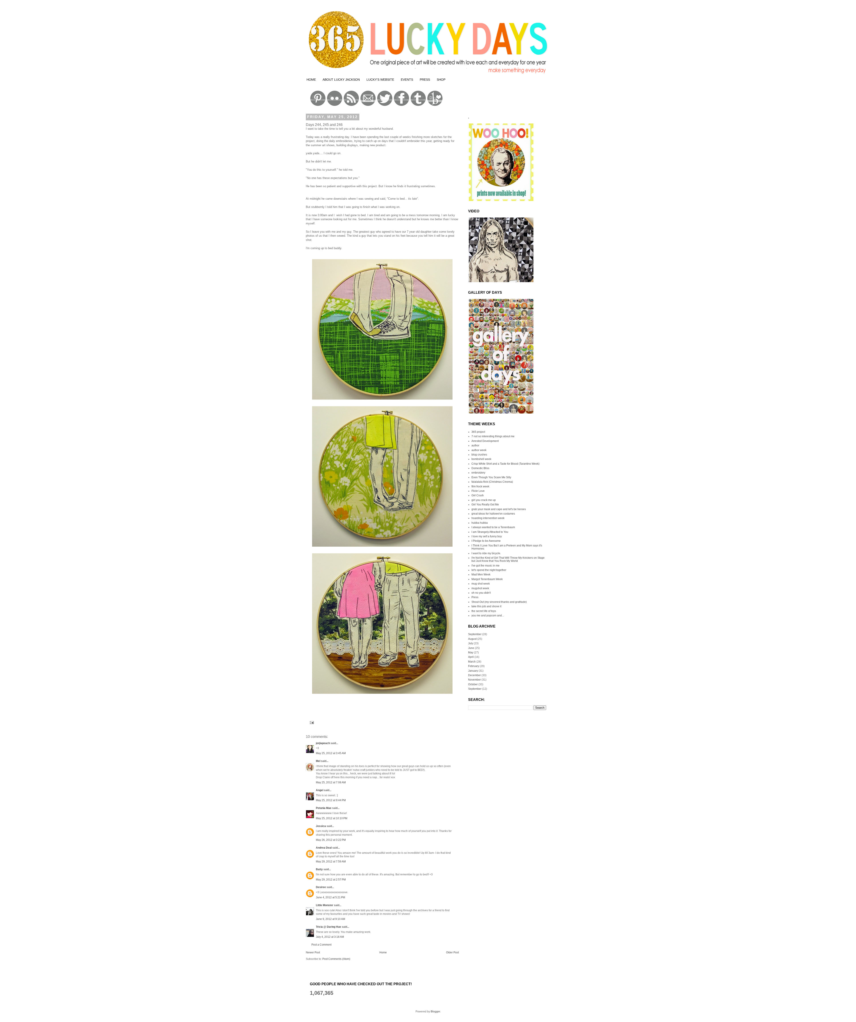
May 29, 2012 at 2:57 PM (331, 879)
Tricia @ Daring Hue (328, 926)
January (473, 670)
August (472, 638)
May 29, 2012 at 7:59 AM (331, 861)
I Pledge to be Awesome (486, 540)
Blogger (435, 1011)
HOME (311, 79)
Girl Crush (477, 495)
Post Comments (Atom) (336, 958)
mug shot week (480, 583)
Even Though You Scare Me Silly (491, 477)
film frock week (480, 486)
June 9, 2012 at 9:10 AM (330, 919)
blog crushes (479, 454)
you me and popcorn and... (487, 615)
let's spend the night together (488, 570)
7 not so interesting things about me (492, 436)
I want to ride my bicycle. (486, 553)
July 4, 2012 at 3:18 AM (330, 936)
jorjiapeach (323, 743)
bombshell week (481, 459)
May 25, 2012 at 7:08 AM (331, 782)
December (474, 675)
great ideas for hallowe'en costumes (493, 513)
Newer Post (313, 952)
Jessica (321, 826)
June (471, 648)
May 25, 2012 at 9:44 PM (331, 800)
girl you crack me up (483, 500)
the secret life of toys (483, 611)
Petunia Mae (323, 808)
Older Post (452, 952)
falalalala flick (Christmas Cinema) (492, 481)
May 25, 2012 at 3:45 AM (331, 753)
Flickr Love (478, 491)
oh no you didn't (481, 592)
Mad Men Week (480, 574)
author (475, 445)
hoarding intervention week (487, 518)
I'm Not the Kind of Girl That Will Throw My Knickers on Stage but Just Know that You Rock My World (508, 559)
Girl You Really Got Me (485, 504)
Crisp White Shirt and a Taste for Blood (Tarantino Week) (505, 463)
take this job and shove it (486, 606)
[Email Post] (311, 722)
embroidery (478, 472)
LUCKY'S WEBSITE (380, 79)
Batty (319, 869)
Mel (318, 761)
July (470, 643)
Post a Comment (321, 944)
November (474, 679)
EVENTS (407, 79)
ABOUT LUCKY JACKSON (341, 79)
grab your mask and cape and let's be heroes (498, 509)
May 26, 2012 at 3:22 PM (331, 839)
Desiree (321, 887)
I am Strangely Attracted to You (489, 532)
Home (383, 952)
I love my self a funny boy (486, 536)
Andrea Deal (324, 847)
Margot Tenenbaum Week (487, 579)
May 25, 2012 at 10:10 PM (331, 818)
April (471, 657)
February (473, 666)
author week (478, 450)
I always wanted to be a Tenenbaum (493, 527)
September (475, 634)
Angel (319, 790)
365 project (478, 431)
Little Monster (324, 905)
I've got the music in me (485, 565)
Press (474, 597)
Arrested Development (485, 441)
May (470, 652)
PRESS (425, 79)
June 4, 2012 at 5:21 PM (330, 897)
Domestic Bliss (480, 468)
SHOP (441, 79)
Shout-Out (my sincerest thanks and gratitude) (499, 601)
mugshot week (480, 588)
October (473, 684)
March (472, 661)
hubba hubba (479, 522)
